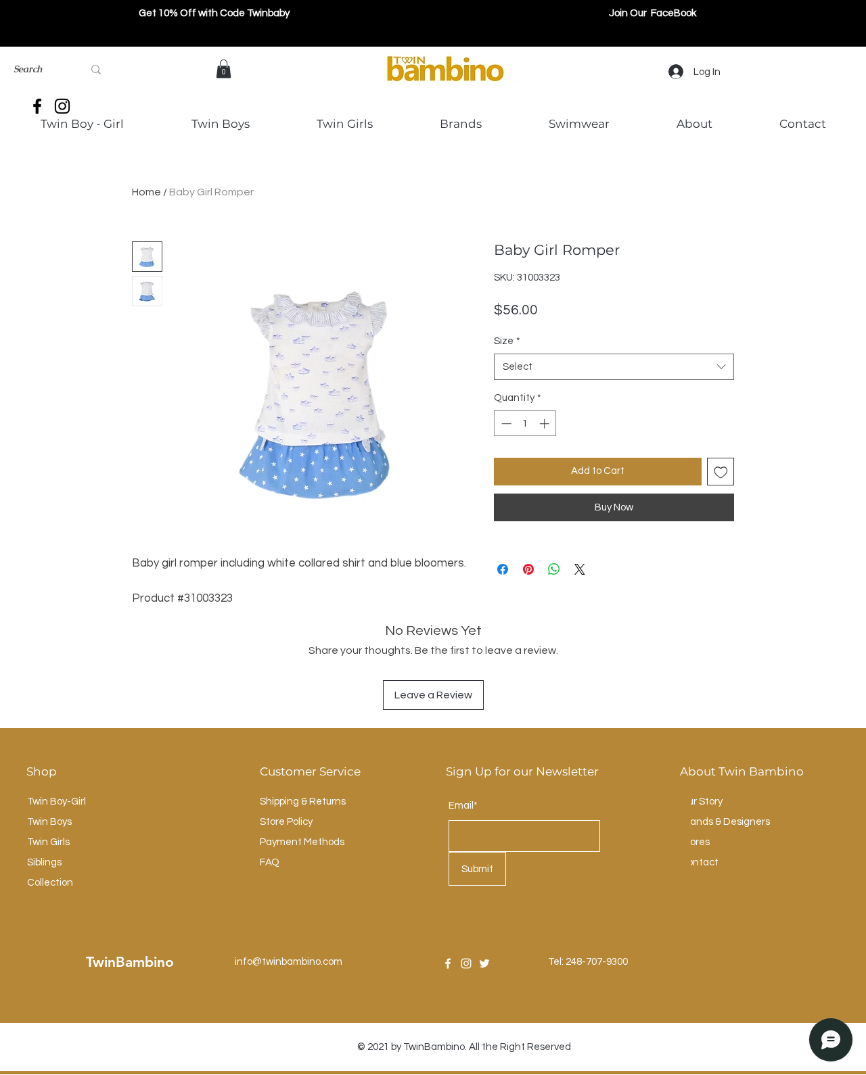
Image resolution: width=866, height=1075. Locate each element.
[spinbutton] (525, 423)
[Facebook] (448, 963)
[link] (223, 68)
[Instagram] (466, 963)
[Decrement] (505, 423)
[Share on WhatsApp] (554, 569)
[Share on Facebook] (503, 569)
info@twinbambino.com (288, 962)
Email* (463, 806)
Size (507, 341)
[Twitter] (484, 963)
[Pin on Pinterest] (528, 569)
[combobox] (614, 367)
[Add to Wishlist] (721, 471)
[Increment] (546, 423)
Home (146, 192)
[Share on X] (580, 569)
